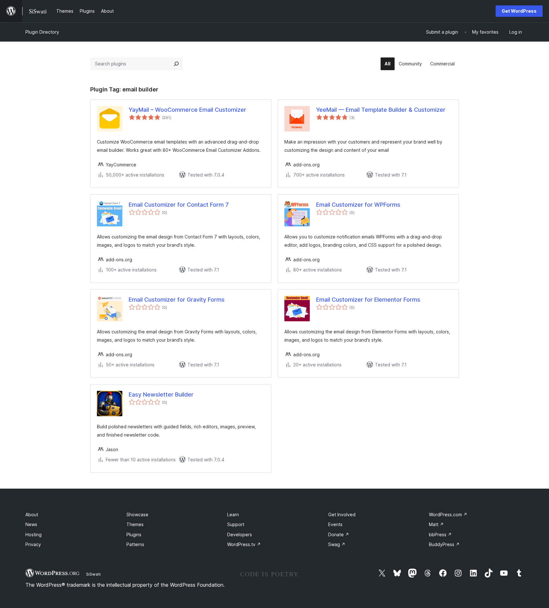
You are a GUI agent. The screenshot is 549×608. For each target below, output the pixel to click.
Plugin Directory (42, 32)
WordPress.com (448, 514)
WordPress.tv (244, 544)
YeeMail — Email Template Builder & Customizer (380, 109)
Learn (233, 514)
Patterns (135, 544)
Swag (336, 544)
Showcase (137, 514)
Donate (338, 534)
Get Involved (342, 514)
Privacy (33, 544)
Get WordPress (519, 11)
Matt (436, 524)
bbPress (440, 534)
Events (335, 524)
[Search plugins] (176, 63)
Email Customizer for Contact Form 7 (179, 204)
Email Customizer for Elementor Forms (368, 299)
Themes (135, 524)
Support (235, 524)
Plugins (133, 534)
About (31, 514)
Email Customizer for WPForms (358, 204)
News (31, 524)
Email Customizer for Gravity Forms (177, 299)
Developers (239, 534)
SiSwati (93, 574)
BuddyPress (444, 544)
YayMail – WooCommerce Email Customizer (187, 109)
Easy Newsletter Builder (161, 394)
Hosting (33, 534)
